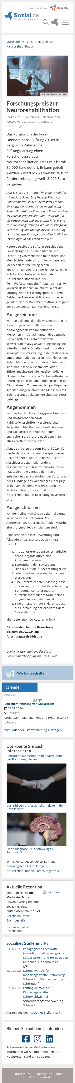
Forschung (32, 117)
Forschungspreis (47, 871)
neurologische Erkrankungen (26, 866)
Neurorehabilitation (20, 871)
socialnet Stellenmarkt (27, 943)
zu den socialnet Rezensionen (17, 928)
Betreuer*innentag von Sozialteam (29, 704)
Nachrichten (51, 117)
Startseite (13, 42)
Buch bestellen (16, 920)
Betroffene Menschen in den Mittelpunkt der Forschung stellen (35, 757)
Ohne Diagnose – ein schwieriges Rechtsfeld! (29, 850)
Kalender (12, 687)
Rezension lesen (17, 916)
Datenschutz (43, 1074)
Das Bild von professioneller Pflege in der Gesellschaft (35, 807)
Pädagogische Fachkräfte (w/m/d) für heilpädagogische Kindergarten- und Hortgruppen (45, 953)
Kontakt (45, 1077)
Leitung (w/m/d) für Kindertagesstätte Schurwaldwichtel (36, 992)
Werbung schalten (31, 673)
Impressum (22, 1074)
